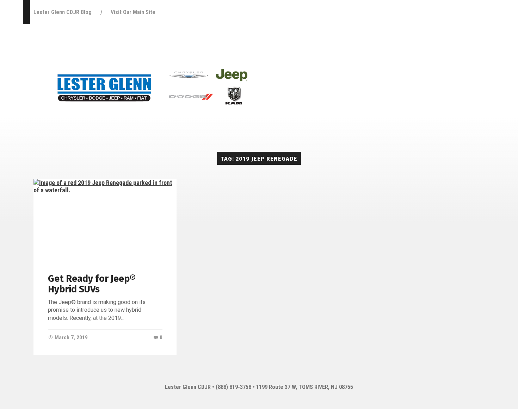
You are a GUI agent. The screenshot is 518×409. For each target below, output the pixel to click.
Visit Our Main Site (133, 12)
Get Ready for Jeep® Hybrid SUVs (92, 284)
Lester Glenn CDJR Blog (62, 12)
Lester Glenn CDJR (188, 387)
